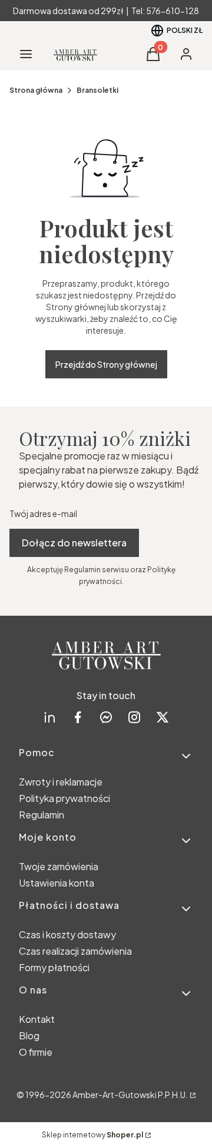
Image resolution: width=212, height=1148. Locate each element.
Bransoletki (97, 90)
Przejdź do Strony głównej (106, 364)
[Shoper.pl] (192, 1094)
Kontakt (37, 1019)
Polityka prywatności (64, 798)
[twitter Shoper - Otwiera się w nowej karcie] (162, 717)
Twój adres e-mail (43, 513)
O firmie (35, 1052)
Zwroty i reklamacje (60, 782)
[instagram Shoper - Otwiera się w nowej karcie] (134, 717)
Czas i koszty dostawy (67, 934)
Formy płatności (54, 967)
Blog (29, 1035)
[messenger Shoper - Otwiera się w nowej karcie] (106, 717)
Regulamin (41, 814)
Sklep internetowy (92, 1134)
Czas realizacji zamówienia (75, 951)
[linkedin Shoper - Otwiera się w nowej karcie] (49, 717)
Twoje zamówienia (58, 866)
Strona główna (35, 90)
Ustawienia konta (56, 883)
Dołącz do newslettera (74, 542)
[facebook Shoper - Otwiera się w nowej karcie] (78, 717)
